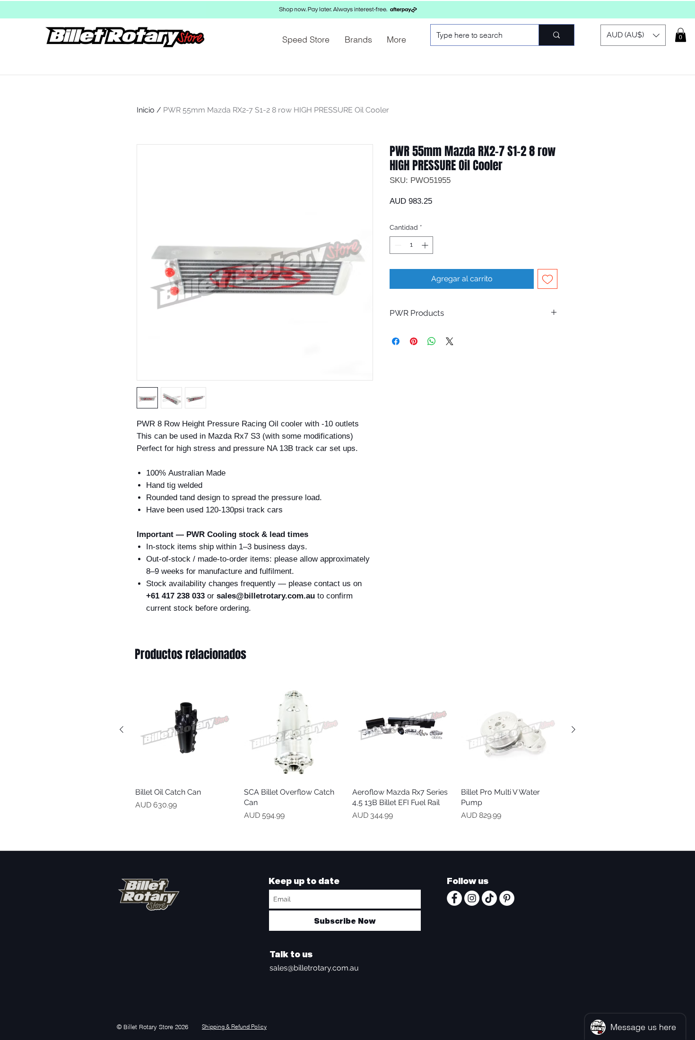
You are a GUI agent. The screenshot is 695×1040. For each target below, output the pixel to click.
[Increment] (426, 245)
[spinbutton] (411, 245)
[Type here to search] (556, 35)
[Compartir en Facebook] (395, 341)
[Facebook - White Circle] (454, 898)
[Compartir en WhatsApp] (431, 341)
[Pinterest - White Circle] (506, 898)
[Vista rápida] (185, 730)
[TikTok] (489, 898)
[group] (347, 761)
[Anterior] (121, 729)
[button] (633, 35)
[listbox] (633, 35)
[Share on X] (449, 341)
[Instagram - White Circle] (471, 898)
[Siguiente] (573, 729)
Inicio (146, 109)
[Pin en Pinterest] (413, 341)
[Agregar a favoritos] (547, 279)
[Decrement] (397, 245)
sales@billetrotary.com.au (314, 967)
